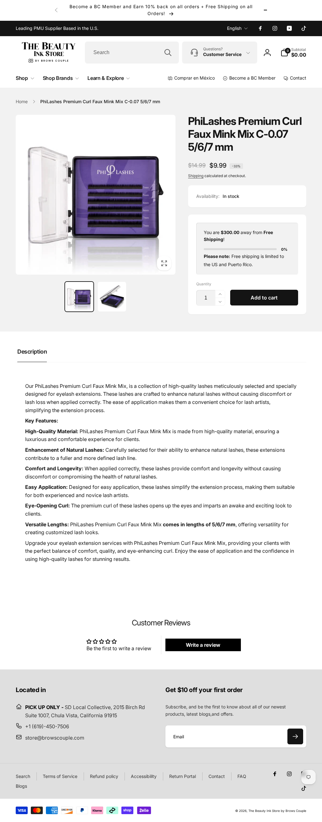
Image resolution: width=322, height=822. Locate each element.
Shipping (195, 175)
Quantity (203, 284)
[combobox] (132, 53)
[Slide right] (265, 10)
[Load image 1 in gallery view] (79, 296)
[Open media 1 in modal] (95, 195)
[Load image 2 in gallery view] (112, 296)
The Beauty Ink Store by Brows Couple (277, 811)
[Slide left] (56, 10)
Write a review (203, 645)
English (234, 28)
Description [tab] (32, 351)
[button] (293, 52)
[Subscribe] (295, 736)
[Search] (168, 52)
